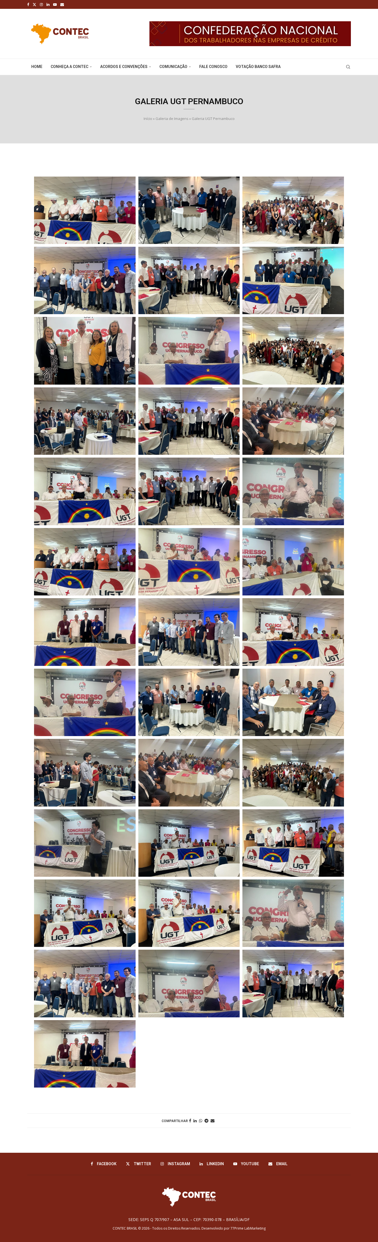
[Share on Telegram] (206, 1120)
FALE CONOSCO (213, 66)
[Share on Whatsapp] (200, 1120)
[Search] (348, 67)
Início (148, 118)
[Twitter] (34, 4)
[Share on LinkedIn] (195, 1120)
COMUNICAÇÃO (173, 66)
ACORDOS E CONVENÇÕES (123, 66)
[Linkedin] (48, 4)
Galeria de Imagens (172, 118)
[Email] (62, 4)
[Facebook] (28, 4)
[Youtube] (55, 4)
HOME (36, 66)
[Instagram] (41, 4)
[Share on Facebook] (190, 1120)
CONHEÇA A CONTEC (69, 66)
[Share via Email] (212, 1120)
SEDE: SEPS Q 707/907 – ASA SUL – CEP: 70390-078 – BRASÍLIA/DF (189, 1219)
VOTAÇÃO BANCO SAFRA (258, 66)
